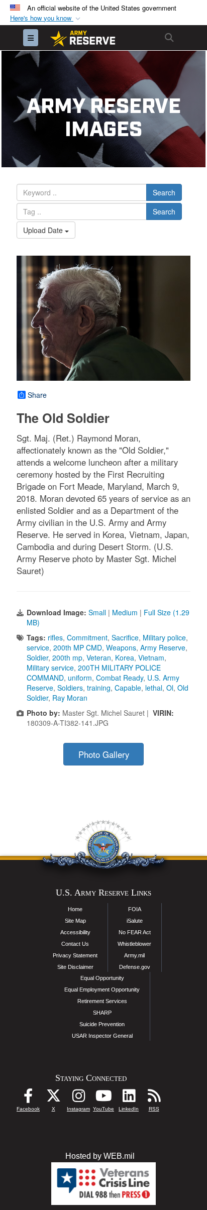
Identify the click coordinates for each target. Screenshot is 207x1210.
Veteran (98, 657)
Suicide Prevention (102, 1024)
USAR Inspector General (102, 1036)
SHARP (102, 1013)
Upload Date (44, 230)
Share (37, 395)
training (99, 688)
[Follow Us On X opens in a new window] (53, 1098)
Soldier (37, 657)
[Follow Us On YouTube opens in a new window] (103, 1098)
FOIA (134, 909)
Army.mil (134, 955)
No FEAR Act (135, 932)
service (38, 647)
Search (164, 192)
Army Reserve (162, 647)
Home (75, 909)
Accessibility (75, 932)
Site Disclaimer (75, 967)
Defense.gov (134, 967)
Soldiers (70, 688)
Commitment (87, 637)
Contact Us (75, 944)
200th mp (67, 657)
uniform (80, 678)
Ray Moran (69, 698)
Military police (164, 637)
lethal (153, 688)
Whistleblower (134, 944)
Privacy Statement (75, 955)
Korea (124, 657)
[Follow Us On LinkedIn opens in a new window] (128, 1098)
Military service (50, 668)
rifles (55, 637)
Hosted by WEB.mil (100, 1156)
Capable (128, 688)
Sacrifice (125, 637)
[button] (46, 18)
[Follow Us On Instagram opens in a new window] (78, 1098)
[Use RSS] (153, 1098)
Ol (169, 688)
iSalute (135, 921)
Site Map (75, 921)
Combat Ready (119, 678)
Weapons (121, 647)
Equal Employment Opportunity (102, 989)
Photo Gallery (103, 754)
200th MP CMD (77, 647)
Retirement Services (102, 1001)
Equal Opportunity (102, 978)
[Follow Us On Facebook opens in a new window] (28, 1098)
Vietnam (151, 657)
